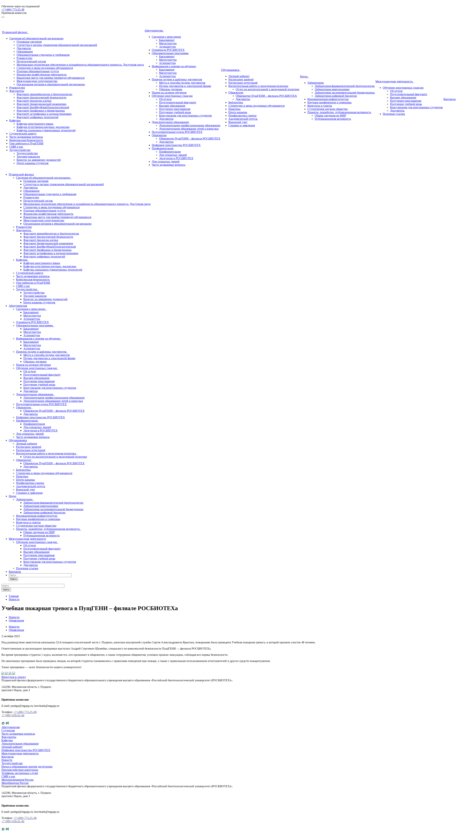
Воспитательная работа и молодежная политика (258, 86)
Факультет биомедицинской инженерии (41, 104)
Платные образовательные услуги (38, 71)
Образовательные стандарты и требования (43, 54)
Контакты (449, 99)
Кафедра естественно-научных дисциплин (43, 127)
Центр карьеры (237, 112)
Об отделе (165, 99)
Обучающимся (231, 69)
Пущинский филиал (15, 32)
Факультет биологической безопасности (41, 97)
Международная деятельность (394, 81)
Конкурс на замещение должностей (39, 159)
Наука (304, 76)
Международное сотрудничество (37, 81)
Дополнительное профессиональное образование (189, 125)
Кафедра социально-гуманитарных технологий (46, 130)
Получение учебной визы (175, 112)
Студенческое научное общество (327, 109)
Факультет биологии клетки (34, 100)
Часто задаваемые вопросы (26, 136)
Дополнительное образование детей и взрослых (189, 128)
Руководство (24, 58)
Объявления (16, 629)
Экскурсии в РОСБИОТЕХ (176, 158)
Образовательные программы (170, 53)
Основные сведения (29, 41)
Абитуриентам (154, 30)
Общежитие (159, 135)
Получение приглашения (174, 109)
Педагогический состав (31, 61)
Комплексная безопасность (26, 140)
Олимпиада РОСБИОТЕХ (168, 49)
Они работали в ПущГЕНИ (26, 143)
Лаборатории (315, 82)
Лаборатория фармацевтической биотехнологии (345, 86)
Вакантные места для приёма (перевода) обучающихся (50, 77)
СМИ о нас (16, 146)
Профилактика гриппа (242, 115)
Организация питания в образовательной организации (51, 84)
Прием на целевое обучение (169, 92)
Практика (234, 109)
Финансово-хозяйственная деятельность (42, 74)
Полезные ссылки (394, 113)
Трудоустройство (19, 150)
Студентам (8, 730)
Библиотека (235, 102)
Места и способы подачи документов (182, 82)
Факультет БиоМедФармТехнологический (43, 107)
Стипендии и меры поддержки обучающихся (45, 67)
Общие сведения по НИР (330, 115)
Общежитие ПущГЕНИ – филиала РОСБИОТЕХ (189, 138)
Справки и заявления (241, 125)
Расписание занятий (241, 79)
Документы (24, 48)
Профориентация (162, 148)
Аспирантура (167, 46)
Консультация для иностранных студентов (185, 115)
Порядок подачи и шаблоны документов (177, 79)
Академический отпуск (243, 118)
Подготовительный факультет (177, 102)
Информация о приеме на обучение (174, 66)
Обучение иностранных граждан (172, 95)
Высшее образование (172, 105)
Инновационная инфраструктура (328, 99)
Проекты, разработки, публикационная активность (339, 112)
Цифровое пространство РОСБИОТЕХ (176, 145)
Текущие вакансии (28, 156)
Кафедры (15, 120)
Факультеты (16, 90)
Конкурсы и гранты (319, 105)
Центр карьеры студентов (33, 163)
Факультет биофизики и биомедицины (41, 110)
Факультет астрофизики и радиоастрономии (44, 113)
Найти (13, 579)
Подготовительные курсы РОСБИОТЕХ (177, 131)
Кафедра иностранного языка (35, 123)
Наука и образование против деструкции (27, 766)
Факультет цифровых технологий (37, 117)
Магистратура (168, 43)
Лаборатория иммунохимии (332, 89)
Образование (25, 51)
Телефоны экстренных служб (19, 773)
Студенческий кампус (23, 133)
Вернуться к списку (13, 677)
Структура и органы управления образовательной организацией (57, 45)
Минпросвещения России (17, 779)
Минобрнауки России (15, 782)
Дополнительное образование (170, 122)
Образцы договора (170, 89)
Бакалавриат (167, 40)
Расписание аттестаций (243, 82)
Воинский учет (237, 122)
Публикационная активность (333, 118)
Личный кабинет (239, 76)
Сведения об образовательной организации (36, 38)
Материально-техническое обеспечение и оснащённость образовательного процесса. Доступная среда (80, 64)
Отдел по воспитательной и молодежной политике (267, 89)
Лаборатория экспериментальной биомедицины (345, 92)
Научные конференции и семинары (329, 102)
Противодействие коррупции (19, 769)
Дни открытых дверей (173, 154)
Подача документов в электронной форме (185, 86)
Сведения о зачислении (166, 36)
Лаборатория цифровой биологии (336, 95)
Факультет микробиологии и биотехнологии (44, 94)
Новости (14, 626)
